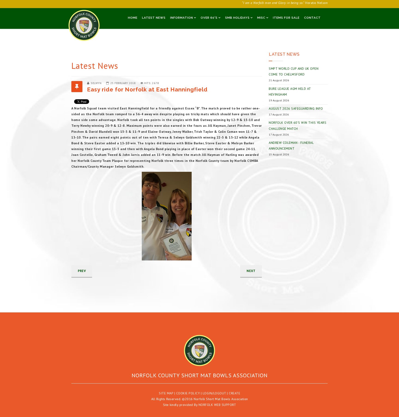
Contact (312, 17)
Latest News (154, 17)
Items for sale (286, 17)
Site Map (166, 393)
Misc (261, 17)
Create (234, 393)
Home (132, 17)
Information (181, 17)
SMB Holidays (237, 17)
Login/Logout (214, 393)
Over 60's (209, 17)
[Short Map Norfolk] (199, 350)
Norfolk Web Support (217, 405)
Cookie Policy (188, 393)
